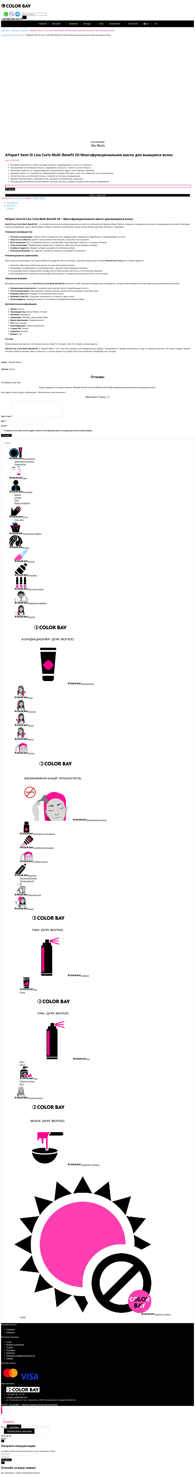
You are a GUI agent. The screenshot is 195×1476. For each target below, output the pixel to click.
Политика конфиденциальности (20, 1355)
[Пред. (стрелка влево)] (2, 1438)
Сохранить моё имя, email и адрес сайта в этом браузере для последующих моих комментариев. (48, 431)
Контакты (133, 24)
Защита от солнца (162, 1314)
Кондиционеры (87, 684)
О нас (9, 1342)
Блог (101, 24)
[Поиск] (24, 17)
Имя (3, 421)
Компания (114, 24)
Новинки (73, 24)
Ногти (25, 517)
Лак (88, 1059)
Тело (16, 500)
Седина (17, 497)
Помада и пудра (27, 1081)
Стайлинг (85, 976)
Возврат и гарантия (15, 1344)
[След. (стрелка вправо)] (5, 1438)
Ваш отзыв (6, 416)
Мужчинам (27, 492)
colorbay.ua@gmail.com (16, 1397)
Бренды (87, 24)
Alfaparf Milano (39, 198)
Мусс (22, 1062)
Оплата (9, 1347)
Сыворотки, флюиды (90, 1165)
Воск (22, 1084)
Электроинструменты (24, 461)
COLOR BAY (14, 1404)
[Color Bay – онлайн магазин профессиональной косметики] (16, 10)
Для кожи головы (36, 589)
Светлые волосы (35, 1098)
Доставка (10, 1350)
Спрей (22, 1317)
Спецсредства (34, 895)
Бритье (17, 495)
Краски (31, 753)
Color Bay (5, 30)
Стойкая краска (40, 862)
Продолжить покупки (19, 1431)
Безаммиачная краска (96, 820)
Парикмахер (20, 464)
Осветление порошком (43, 848)
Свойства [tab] (10, 205)
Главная (42, 24)
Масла (22, 35)
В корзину (10, 189)
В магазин (14, 1427)
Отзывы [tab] (10, 208)
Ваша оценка (92, 397)
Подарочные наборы (31, 534)
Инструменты (28, 459)
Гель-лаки (19, 520)
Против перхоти (27, 881)
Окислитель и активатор (44, 834)
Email (4, 426)
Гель (35, 989)
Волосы (24, 30)
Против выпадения (28, 878)
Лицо (24, 478)
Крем (30, 698)
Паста (22, 1065)
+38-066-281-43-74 (12, 19)
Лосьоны (32, 711)
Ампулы (31, 561)
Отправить (6, 1460)
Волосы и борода (22, 503)
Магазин (56, 24)
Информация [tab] (12, 203)
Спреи (30, 909)
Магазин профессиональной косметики (40, 1404)
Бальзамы (32, 575)
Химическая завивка (37, 603)
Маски (31, 725)
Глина (22, 992)
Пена (35, 1078)
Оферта (9, 1358)
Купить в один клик (97, 195)
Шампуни (32, 875)
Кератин (31, 617)
